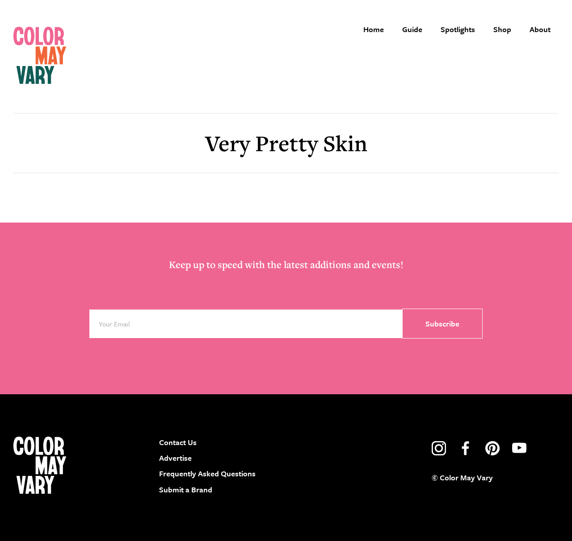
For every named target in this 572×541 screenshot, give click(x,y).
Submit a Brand (185, 489)
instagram (439, 448)
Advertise (175, 457)
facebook (465, 448)
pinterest (492, 448)
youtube (519, 448)
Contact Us (178, 442)
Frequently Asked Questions (207, 473)
